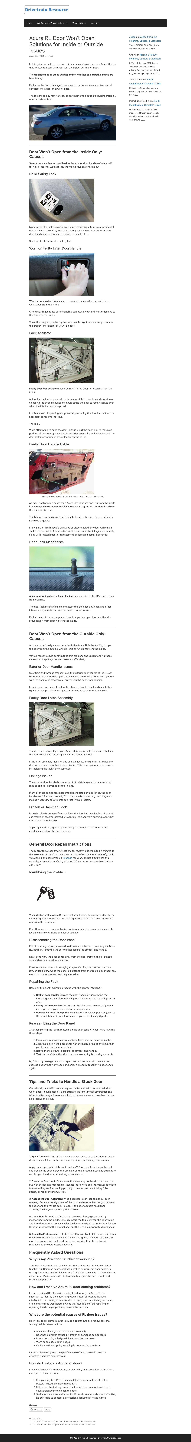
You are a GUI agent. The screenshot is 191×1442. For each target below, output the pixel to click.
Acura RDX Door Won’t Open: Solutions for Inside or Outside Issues (63, 1421)
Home (29, 23)
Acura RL (36, 1418)
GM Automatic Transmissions (50, 23)
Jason (132, 37)
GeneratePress (114, 1438)
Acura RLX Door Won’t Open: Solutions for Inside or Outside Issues (63, 1424)
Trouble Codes (79, 23)
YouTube (67, 858)
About (94, 23)
